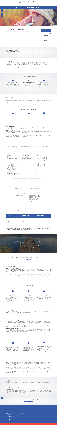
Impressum (40, 423)
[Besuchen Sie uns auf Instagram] (10, 419)
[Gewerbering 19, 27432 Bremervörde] (11, 419)
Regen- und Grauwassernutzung (45, 37)
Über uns (37, 7)
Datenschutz (45, 423)
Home (17, 7)
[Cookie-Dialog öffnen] (2, 398)
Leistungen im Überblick (45, 31)
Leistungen (21, 7)
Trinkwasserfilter (46, 35)
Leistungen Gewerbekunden (29, 7)
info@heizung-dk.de (11, 416)
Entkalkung (45, 40)
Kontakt (49, 423)
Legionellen (45, 41)
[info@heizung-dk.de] (8, 419)
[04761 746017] (6, 419)
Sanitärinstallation (46, 33)
